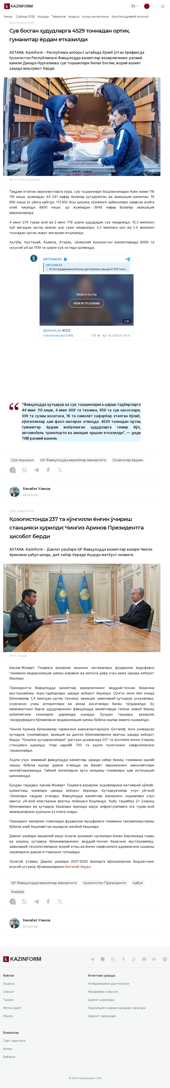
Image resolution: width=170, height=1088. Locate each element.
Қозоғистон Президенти (104, 883)
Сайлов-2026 (25, 16)
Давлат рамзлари (101, 1000)
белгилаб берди (78, 867)
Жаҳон (8, 1016)
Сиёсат (8, 992)
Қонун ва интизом (95, 16)
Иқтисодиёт (12, 1008)
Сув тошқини (22, 460)
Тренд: (8, 16)
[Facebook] (48, 470)
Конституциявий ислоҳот (130, 16)
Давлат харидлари (102, 1016)
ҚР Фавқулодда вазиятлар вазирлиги (73, 460)
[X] (60, 470)
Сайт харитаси (14, 1041)
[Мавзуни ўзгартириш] (149, 6)
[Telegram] (36, 470)
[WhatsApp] (24, 470)
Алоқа (7, 1049)
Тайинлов (58, 16)
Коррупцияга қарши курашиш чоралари (117, 1008)
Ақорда (43, 16)
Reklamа (9, 1057)
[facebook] (123, 959)
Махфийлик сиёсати (103, 992)
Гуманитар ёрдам (128, 460)
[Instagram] (12, 470)
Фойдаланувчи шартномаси (108, 984)
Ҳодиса (73, 16)
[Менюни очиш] (163, 6)
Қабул (138, 883)
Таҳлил (8, 1000)
